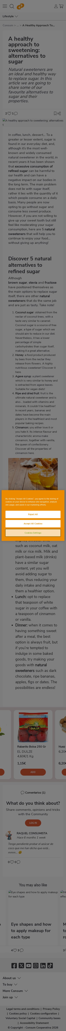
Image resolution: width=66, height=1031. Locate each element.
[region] (33, 515)
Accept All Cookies (33, 523)
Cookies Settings (33, 532)
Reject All (33, 514)
